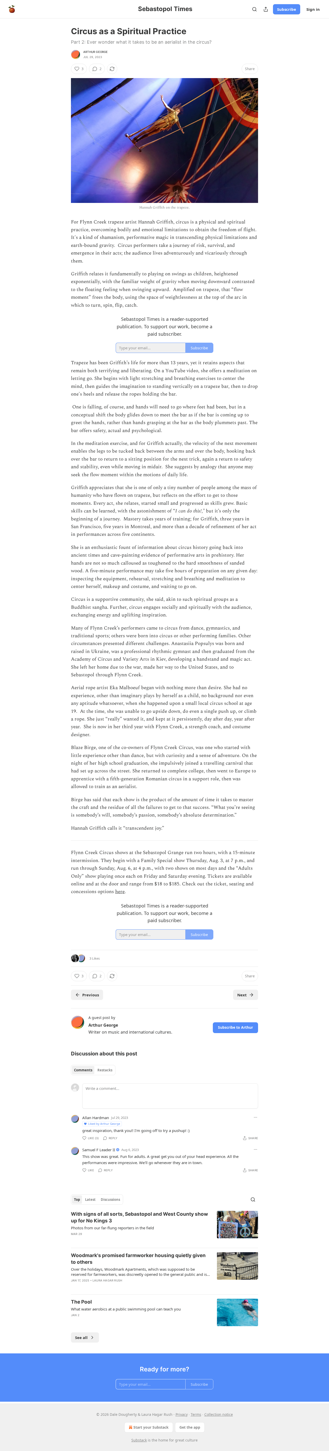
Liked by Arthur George (104, 1124)
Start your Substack (151, 1427)
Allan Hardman (95, 1117)
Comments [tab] (83, 1070)
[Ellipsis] (255, 1117)
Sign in (313, 9)
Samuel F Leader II (98, 1149)
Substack (139, 1440)
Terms (196, 1414)
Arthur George (95, 52)
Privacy (182, 1414)
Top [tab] (77, 1199)
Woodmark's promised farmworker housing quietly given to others (138, 1258)
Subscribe (286, 9)
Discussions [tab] (110, 1199)
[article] (164, 1227)
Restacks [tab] (104, 1070)
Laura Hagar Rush (107, 1280)
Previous (90, 994)
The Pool (81, 1302)
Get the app (189, 1427)
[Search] (254, 9)
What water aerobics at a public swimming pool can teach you (126, 1309)
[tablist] (93, 1070)
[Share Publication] (266, 9)
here (120, 891)
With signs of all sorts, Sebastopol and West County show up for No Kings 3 (139, 1217)
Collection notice (218, 1414)
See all (81, 1337)
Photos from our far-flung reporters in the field (112, 1227)
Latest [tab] (90, 1199)
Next (242, 994)
